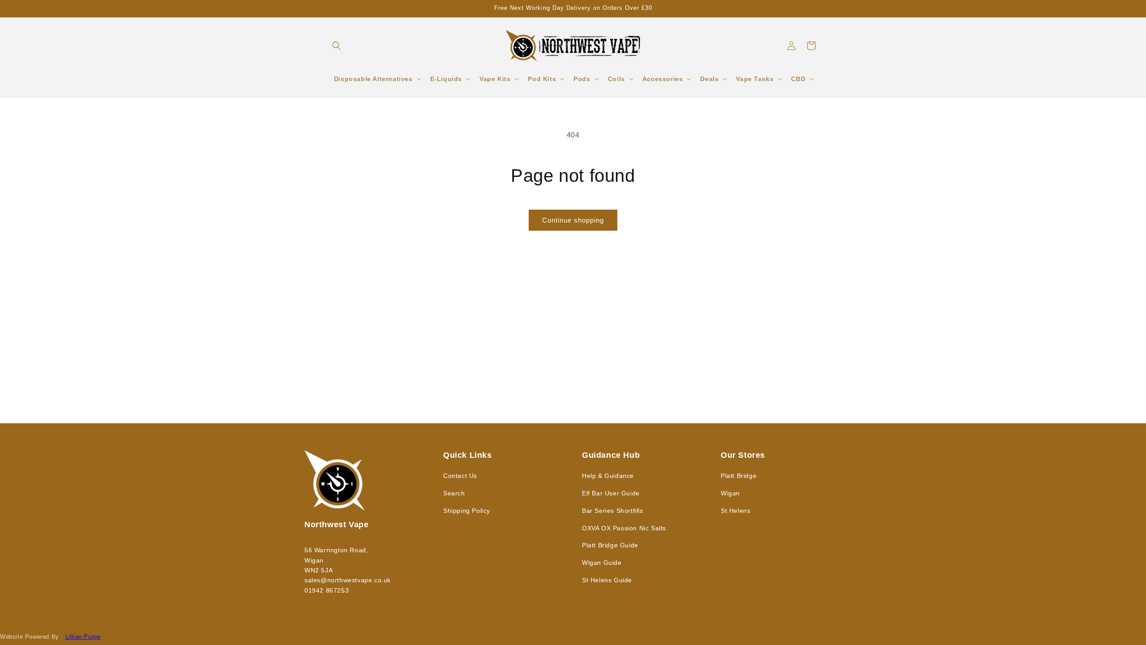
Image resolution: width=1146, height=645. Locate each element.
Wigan (730, 493)
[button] (336, 46)
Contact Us (460, 475)
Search (454, 493)
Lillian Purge (83, 636)
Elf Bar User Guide (611, 493)
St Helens (735, 510)
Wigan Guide (602, 562)
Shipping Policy (466, 510)
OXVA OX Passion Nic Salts (624, 528)
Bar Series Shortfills (612, 510)
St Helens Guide (607, 580)
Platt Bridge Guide (610, 545)
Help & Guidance (608, 475)
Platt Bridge (739, 475)
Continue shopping (573, 220)
